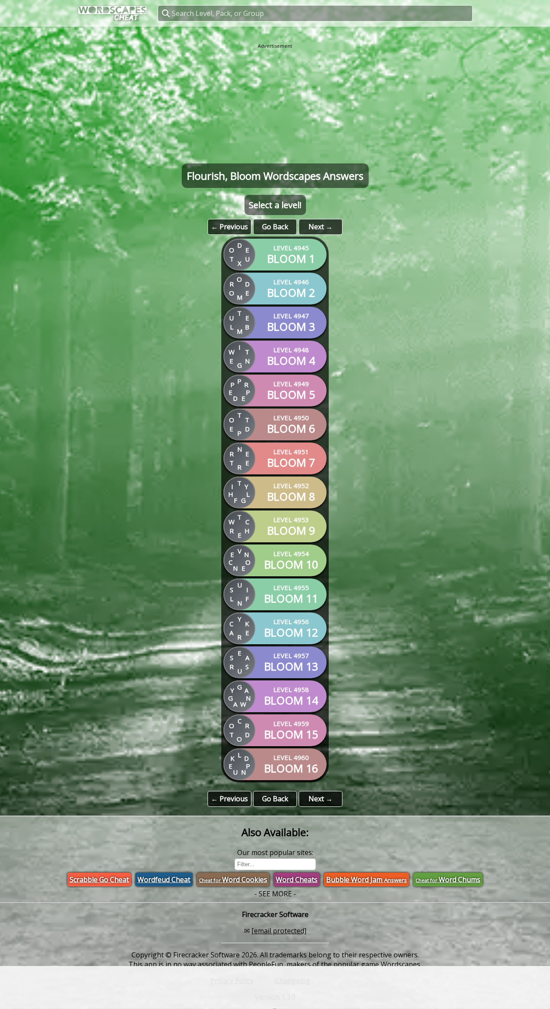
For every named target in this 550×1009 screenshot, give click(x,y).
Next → (321, 226)
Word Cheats (297, 879)
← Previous (229, 226)
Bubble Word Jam (366, 879)
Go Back (275, 226)
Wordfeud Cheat (164, 879)
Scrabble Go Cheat (99, 879)
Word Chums (448, 879)
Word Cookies (233, 879)
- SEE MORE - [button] (275, 893)
